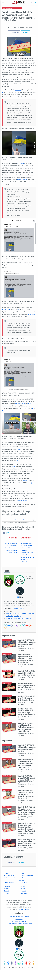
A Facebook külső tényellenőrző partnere (18, 618)
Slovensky (7, 893)
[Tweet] (35, 2)
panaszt (25, 480)
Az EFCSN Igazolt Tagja (13, 616)
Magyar (23, 888)
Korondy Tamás (20, 403)
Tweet (26, 32)
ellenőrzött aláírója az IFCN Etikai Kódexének (20, 613)
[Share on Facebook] (4, 533)
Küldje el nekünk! (18, 608)
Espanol (6, 888)
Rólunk (23, 873)
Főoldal (6, 873)
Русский (23, 891)
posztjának (20, 163)
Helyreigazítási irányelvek (24, 879)
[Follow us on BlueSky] (9, 625)
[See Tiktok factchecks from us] (5, 625)
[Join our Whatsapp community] (19, 625)
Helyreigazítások (9, 882)
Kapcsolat (24, 882)
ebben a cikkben (22, 500)
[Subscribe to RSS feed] (5, 628)
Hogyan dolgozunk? (27, 875)
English (23, 886)
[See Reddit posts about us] (30, 625)
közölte (13, 466)
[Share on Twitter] (8, 533)
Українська (24, 893)
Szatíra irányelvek (9, 878)
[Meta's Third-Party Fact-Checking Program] (19, 944)
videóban (18, 90)
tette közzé (31, 314)
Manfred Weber (22, 179)
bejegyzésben (6, 309)
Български (7, 886)
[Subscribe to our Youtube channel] (27, 625)
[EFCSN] (19, 955)
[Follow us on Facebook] (12, 625)
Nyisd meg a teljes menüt (3, 2)
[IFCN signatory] (19, 932)
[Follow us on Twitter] (23, 625)
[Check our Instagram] (16, 625)
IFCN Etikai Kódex (9, 875)
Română (6, 891)
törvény (20, 449)
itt (2, 92)
